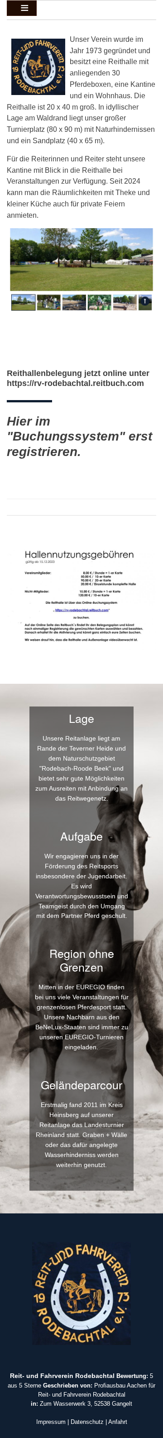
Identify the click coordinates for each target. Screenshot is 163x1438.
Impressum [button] (51, 1421)
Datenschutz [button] (87, 1421)
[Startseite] (81, 1293)
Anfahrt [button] (117, 1421)
